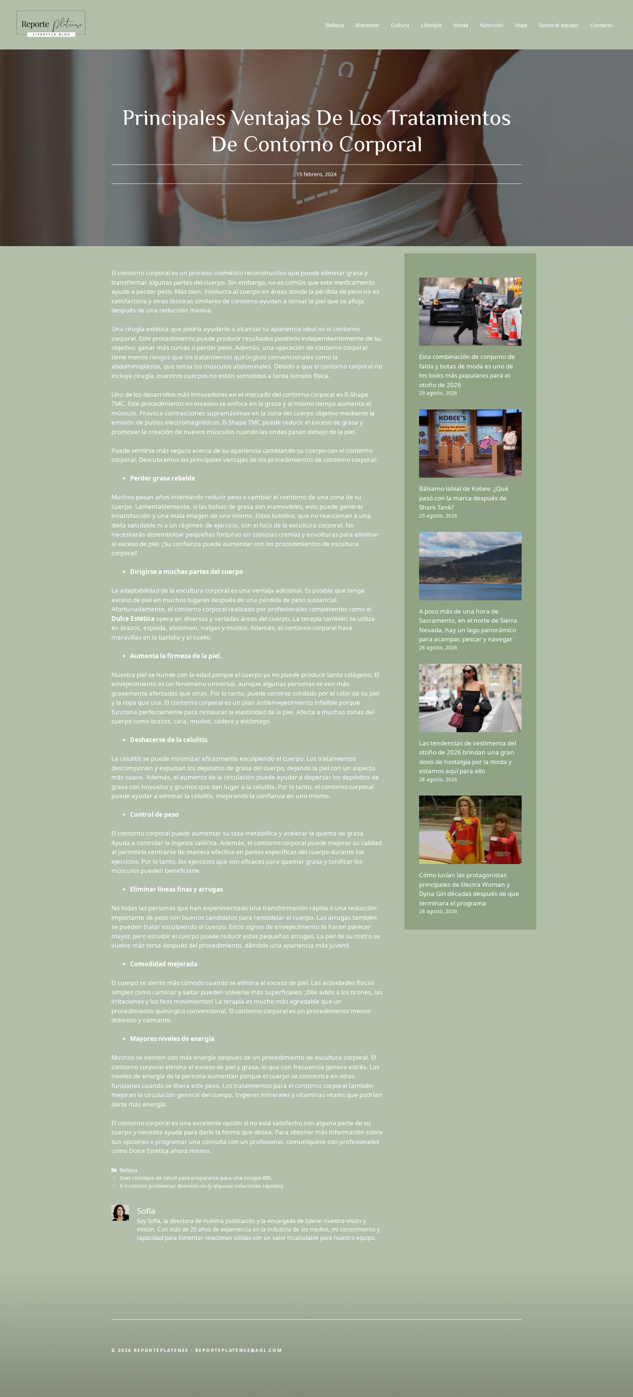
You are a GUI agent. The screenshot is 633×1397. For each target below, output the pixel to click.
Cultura (400, 25)
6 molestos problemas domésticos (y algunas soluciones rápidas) (201, 1185)
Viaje (521, 25)
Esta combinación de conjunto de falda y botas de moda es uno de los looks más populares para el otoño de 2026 (467, 370)
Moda (461, 25)
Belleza (335, 25)
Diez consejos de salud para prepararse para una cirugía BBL (196, 1177)
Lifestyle (431, 25)
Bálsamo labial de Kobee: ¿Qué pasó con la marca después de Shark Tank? (463, 497)
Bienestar (367, 25)
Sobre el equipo (558, 25)
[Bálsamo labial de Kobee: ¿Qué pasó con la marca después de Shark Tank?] (470, 473)
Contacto (601, 25)
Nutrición (491, 25)
